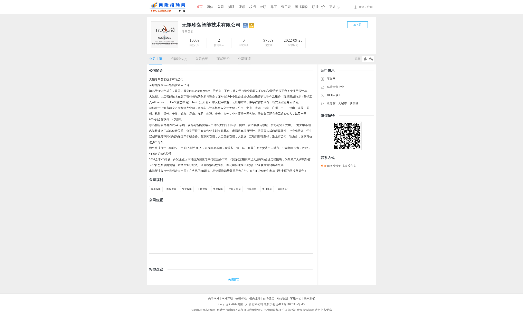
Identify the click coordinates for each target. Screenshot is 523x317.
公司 (220, 7)
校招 (252, 7)
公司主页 (155, 59)
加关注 (357, 24)
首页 (199, 7)
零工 (273, 7)
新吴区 (354, 103)
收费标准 (241, 298)
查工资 (286, 7)
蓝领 (242, 7)
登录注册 (366, 7)
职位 (210, 7)
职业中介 (318, 7)
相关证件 (254, 298)
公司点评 (201, 59)
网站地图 (282, 298)
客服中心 (296, 298)
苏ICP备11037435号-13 (290, 304)
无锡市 (342, 103)
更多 (332, 7)
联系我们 (309, 298)
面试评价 (223, 59)
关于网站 (213, 298)
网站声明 (227, 298)
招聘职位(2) (178, 59)
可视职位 (301, 7)
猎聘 (231, 7)
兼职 (263, 7)
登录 (323, 165)
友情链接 (268, 298)
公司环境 (244, 59)
